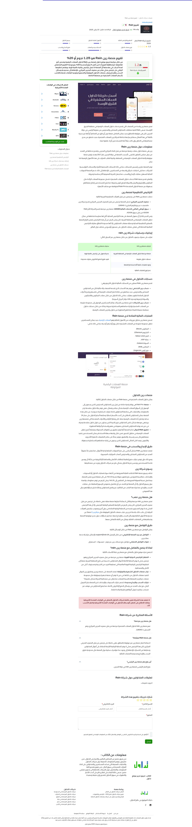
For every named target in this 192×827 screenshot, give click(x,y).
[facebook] (146, 805)
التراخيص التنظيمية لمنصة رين (59, 157)
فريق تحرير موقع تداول (120, 30)
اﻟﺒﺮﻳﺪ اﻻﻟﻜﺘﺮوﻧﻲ (108, 704)
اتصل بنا (109, 813)
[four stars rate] (141, 700)
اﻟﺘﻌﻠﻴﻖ (149, 715)
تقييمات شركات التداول (145, 18)
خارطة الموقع (90, 813)
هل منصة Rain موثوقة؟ (142, 638)
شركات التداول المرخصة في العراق (66, 797)
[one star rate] (150, 700)
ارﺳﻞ (149, 741)
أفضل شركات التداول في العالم (115, 792)
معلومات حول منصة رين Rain (59, 153)
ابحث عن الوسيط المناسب (54, 141)
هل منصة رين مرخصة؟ (142, 621)
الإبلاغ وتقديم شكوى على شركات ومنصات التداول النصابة (107, 797)
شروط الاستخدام (101, 813)
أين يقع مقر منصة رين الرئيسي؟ (139, 662)
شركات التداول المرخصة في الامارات (65, 794)
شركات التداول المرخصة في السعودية (65, 792)
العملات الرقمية (105, 320)
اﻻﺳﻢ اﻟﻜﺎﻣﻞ (147, 704)
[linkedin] (150, 805)
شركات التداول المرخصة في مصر (66, 802)
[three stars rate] (144, 700)
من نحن (116, 813)
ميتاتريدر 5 (95, 512)
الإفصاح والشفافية (147, 22)
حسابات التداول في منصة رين (59, 165)
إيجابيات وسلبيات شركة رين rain (58, 161)
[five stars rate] (138, 700)
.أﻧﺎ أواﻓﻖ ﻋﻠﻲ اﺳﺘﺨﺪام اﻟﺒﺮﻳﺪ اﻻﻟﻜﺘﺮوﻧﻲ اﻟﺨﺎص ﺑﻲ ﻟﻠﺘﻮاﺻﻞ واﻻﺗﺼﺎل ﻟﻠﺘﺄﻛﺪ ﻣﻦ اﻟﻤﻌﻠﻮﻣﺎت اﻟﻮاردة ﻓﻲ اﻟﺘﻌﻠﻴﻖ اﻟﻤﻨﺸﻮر (116, 734)
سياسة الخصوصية (79, 813)
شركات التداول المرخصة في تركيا (66, 799)
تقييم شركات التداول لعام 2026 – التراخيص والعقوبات (108, 794)
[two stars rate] (147, 700)
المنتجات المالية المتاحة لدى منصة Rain (56, 168)
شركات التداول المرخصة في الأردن (66, 804)
